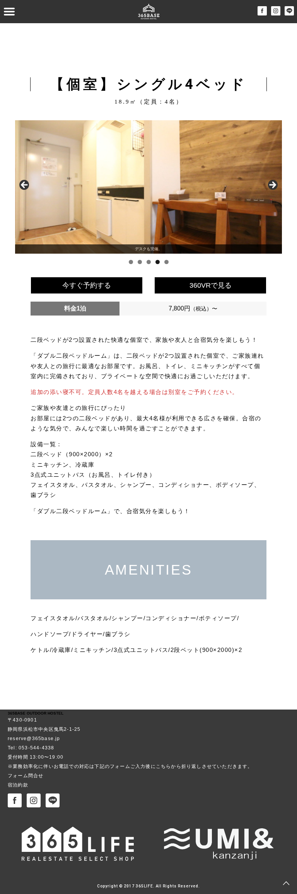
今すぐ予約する (86, 285)
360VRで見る (210, 285)
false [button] (25, 185)
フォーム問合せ (25, 775)
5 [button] (166, 262)
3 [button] (149, 262)
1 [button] (131, 262)
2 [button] (140, 262)
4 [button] (157, 262)
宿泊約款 (18, 785)
